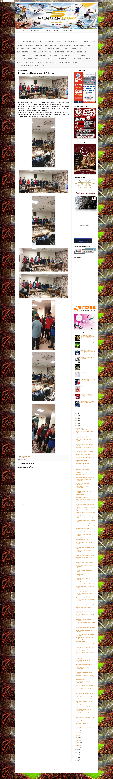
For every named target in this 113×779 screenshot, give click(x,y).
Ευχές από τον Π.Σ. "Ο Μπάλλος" (82, 429)
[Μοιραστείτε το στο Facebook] (23, 459)
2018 (76, 749)
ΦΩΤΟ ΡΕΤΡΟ (22, 62)
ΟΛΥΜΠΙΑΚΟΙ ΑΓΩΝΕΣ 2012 (76, 52)
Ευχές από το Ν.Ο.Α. (80, 632)
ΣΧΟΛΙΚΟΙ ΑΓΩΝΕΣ (64, 59)
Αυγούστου (78, 735)
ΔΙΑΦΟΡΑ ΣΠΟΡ (65, 45)
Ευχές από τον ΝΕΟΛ (80, 474)
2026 (76, 415)
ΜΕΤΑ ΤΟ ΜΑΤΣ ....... (55, 48)
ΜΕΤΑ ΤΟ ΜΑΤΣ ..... (38, 48)
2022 (76, 421)
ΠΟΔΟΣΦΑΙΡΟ (22, 55)
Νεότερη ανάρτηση (21, 502)
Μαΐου (77, 740)
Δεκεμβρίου (78, 428)
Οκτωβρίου (78, 732)
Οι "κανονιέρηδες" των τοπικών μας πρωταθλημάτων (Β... (82, 487)
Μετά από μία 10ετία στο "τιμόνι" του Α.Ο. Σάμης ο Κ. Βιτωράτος (87, 402)
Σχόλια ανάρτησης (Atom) (27, 504)
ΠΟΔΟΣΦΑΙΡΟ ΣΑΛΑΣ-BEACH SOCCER (43, 55)
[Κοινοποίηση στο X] (22, 459)
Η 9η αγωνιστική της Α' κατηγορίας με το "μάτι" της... (85, 645)
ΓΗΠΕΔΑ (20, 45)
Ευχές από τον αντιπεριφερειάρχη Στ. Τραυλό (84, 675)
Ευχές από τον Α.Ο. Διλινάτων (81, 455)
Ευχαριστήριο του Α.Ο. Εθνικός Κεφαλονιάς (84, 471)
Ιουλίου (77, 737)
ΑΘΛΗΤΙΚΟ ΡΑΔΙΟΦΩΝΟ (51, 31)
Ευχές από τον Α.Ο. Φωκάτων (81, 460)
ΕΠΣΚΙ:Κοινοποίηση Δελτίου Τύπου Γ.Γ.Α (83, 597)
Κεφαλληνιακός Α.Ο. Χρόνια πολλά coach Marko (85, 447)
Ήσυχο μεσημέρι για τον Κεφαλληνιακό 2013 (84, 683)
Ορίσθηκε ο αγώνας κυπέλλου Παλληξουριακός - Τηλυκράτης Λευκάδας (87, 395)
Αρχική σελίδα (21, 31)
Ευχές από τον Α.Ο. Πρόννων (81, 494)
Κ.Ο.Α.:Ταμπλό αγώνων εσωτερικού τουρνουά (84, 649)
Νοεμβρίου (78, 730)
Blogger (57, 769)
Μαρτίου (77, 743)
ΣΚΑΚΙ (82, 55)
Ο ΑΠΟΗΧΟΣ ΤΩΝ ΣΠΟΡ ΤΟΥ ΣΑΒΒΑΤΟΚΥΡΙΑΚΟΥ (34, 52)
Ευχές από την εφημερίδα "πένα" (82, 530)
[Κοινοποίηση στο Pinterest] (25, 459)
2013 (76, 757)
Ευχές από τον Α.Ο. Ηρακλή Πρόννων (83, 723)
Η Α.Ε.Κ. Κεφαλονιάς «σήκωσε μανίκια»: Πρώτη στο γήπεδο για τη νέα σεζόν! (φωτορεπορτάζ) (87, 336)
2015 (76, 754)
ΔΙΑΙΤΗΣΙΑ (53, 45)
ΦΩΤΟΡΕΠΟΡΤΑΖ (36, 62)
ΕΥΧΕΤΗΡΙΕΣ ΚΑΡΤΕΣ (82, 45)
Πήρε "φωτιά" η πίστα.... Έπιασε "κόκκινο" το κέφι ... (85, 555)
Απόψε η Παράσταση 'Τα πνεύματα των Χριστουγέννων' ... (83, 682)
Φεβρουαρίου (78, 745)
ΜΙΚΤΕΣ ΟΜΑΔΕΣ (71, 48)
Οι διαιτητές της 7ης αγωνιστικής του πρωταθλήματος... (82, 576)
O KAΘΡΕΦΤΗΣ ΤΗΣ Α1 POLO (27, 66)
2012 (76, 759)
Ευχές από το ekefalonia (80, 679)
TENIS (43, 66)
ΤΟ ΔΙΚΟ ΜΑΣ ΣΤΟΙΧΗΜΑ (82, 59)
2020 (76, 425)
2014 (76, 755)
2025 (76, 417)
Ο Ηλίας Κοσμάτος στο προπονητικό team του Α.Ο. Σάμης (88, 380)
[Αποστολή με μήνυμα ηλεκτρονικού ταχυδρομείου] (19, 459)
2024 (76, 418)
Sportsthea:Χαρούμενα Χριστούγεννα (83, 454)
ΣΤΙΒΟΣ (38, 59)
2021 (76, 423)
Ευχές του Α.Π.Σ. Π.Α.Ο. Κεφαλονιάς (82, 461)
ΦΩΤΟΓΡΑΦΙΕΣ (34, 31)
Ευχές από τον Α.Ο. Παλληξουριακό (82, 463)
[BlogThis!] (20, 459)
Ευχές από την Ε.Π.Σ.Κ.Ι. (80, 650)
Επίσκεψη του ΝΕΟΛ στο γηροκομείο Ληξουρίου (85, 477)
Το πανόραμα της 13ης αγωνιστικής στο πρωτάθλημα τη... (83, 710)
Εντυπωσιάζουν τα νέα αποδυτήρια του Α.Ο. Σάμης (85, 717)
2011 (76, 760)
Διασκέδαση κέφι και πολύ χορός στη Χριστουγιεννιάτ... (83, 524)
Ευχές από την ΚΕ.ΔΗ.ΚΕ (80, 641)
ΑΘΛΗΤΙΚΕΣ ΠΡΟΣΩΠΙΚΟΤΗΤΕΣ (50, 41)
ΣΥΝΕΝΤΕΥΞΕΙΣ (49, 59)
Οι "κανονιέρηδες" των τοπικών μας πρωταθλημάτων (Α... (82, 484)
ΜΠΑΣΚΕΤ (83, 48)
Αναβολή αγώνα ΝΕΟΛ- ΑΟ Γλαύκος (83, 528)
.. (17, 41)
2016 (76, 752)
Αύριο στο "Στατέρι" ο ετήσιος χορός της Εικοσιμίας (85, 596)
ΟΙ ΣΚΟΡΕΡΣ (59, 52)
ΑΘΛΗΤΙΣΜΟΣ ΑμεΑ (71, 41)
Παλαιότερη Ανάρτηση (65, 502)
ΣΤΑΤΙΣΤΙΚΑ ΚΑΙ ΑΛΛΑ (24, 59)
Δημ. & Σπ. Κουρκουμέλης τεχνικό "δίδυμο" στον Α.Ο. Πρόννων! (87, 343)
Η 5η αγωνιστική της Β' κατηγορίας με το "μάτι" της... (85, 647)
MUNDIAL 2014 (50, 62)
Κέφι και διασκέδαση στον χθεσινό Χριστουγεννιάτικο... (82, 437)
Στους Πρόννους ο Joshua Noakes (87, 364)
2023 (76, 420)
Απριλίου (78, 742)
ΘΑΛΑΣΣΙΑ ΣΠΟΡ (23, 48)
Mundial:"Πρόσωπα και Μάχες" (69, 62)
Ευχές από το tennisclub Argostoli (82, 497)
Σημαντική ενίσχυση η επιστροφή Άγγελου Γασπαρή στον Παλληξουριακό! (87, 387)
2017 (76, 750)
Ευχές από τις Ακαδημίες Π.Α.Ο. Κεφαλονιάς (84, 465)
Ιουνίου (77, 738)
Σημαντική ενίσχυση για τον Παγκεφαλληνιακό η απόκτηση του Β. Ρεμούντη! (88, 351)
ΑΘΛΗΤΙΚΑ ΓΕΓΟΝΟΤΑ (28, 41)
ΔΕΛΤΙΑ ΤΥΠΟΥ (41, 45)
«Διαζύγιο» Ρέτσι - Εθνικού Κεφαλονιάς (83, 591)
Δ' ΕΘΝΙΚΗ (29, 45)
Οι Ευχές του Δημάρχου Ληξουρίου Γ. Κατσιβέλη (84, 639)
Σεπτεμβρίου (78, 734)
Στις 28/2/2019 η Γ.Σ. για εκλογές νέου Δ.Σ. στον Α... (85, 472)
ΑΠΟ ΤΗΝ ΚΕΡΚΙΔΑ (88, 41)
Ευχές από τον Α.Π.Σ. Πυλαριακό (82, 495)
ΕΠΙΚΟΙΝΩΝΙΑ (67, 31)
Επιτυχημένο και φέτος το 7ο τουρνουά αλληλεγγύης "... (83, 540)
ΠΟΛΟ (75, 55)
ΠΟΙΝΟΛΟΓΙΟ (65, 55)
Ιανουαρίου (78, 747)
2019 (76, 426)
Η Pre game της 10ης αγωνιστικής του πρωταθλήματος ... (83, 574)
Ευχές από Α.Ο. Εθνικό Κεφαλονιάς (82, 469)
